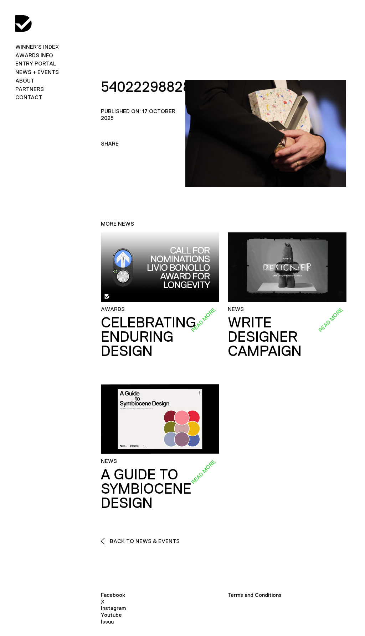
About (24, 81)
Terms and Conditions (255, 595)
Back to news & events (144, 541)
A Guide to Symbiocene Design (146, 489)
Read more (203, 320)
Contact (28, 97)
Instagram (113, 608)
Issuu (107, 622)
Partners (29, 89)
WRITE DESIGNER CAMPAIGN (265, 337)
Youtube (111, 615)
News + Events (37, 72)
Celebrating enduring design (148, 337)
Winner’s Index (37, 47)
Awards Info (34, 55)
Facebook (113, 595)
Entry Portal (35, 64)
